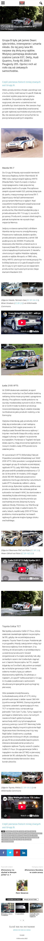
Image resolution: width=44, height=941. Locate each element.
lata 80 (22, 831)
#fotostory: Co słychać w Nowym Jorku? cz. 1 (8, 872)
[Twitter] (10, 852)
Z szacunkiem (19, 914)
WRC (25, 839)
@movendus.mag (22, 930)
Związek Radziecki (7, 841)
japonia (15, 831)
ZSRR (29, 839)
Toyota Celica (6, 837)
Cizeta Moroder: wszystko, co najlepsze (35, 915)
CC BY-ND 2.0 (27, 553)
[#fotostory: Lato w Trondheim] (7, 908)
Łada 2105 (32, 831)
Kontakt (22, 935)
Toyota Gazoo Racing (31, 837)
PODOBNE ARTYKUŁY (14, 899)
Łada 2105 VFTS (6, 833)
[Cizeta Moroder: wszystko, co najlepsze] (36, 908)
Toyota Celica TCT (18, 837)
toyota (34, 835)
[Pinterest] (17, 852)
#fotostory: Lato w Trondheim (6, 914)
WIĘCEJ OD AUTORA (30, 899)
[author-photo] (22, 885)
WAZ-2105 (19, 839)
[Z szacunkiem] (22, 908)
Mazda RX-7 (38, 833)
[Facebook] (3, 852)
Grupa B (9, 831)
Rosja (28, 835)
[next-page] (23, 920)
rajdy (23, 835)
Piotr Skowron (9, 29)
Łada (26, 831)
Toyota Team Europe (8, 839)
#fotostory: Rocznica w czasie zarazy (34, 871)
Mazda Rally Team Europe (25, 833)
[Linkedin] (23, 852)
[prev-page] (21, 920)
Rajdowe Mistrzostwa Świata (11, 835)
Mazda (14, 833)
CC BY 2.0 (19, 303)
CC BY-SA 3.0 (32, 300)
